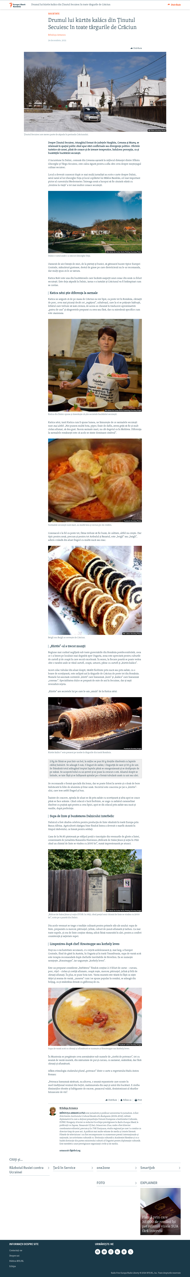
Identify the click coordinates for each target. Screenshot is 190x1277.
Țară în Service (64, 1168)
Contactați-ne (15, 1251)
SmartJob (147, 1168)
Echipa (12, 1266)
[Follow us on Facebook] (97, 1251)
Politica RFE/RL (16, 1261)
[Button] (174, 5)
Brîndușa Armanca (57, 35)
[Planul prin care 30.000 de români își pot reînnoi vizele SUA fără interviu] (160, 1211)
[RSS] (117, 1251)
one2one (103, 1168)
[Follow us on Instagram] (110, 1251)
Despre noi (14, 1256)
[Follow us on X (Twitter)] (130, 1251)
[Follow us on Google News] (124, 1251)
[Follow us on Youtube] (104, 1251)
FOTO (101, 1183)
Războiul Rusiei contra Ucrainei (26, 1170)
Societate (54, 14)
